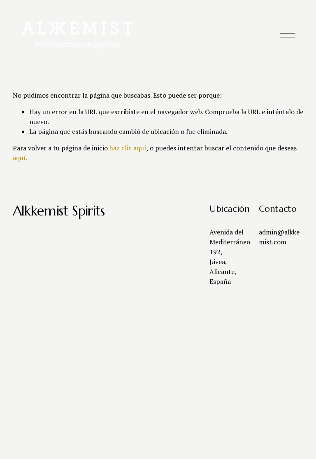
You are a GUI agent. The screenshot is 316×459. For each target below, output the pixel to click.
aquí (19, 157)
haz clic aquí (127, 147)
